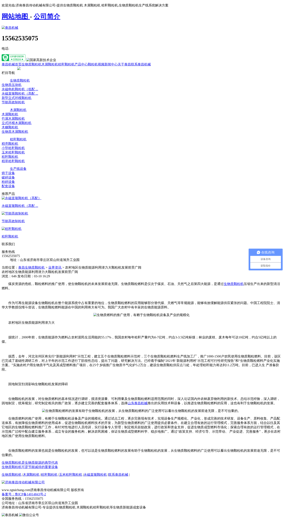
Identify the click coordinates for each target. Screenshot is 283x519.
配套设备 (8, 186)
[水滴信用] (13, 60)
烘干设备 (8, 173)
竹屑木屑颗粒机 (13, 118)
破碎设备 (8, 177)
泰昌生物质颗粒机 (31, 267)
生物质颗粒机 (31, 64)
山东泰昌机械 (138, 403)
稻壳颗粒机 (10, 143)
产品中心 (81, 64)
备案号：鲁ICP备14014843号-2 (24, 494)
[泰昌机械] (10, 27)
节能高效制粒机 (13, 102)
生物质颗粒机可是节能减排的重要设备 (30, 467)
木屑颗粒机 (49, 64)
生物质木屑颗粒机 (15, 131)
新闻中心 (111, 64)
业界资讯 (55, 267)
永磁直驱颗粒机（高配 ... (20, 93)
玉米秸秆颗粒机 (13, 152)
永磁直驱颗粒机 (95, 474)
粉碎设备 (8, 181)
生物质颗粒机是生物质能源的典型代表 (30, 462)
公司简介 (47, 16)
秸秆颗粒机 (66, 64)
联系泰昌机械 (141, 64)
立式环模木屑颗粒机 (16, 123)
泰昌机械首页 (12, 64)
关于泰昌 (124, 64)
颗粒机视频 (96, 64)
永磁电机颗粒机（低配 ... (20, 89)
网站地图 (16, 16)
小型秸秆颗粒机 (13, 148)
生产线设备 (18, 168)
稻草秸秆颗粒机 (13, 161)
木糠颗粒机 (10, 127)
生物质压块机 (12, 85)
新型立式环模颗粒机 (16, 98)
